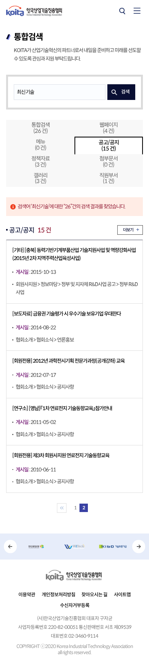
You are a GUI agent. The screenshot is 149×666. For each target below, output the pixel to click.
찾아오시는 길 (94, 595)
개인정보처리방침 (58, 595)
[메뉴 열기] (137, 10)
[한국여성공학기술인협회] (74, 546)
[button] (10, 546)
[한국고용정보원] (36, 546)
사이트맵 (122, 595)
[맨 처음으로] (61, 508)
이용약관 (26, 595)
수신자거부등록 (74, 605)
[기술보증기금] (113, 546)
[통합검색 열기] (122, 10)
